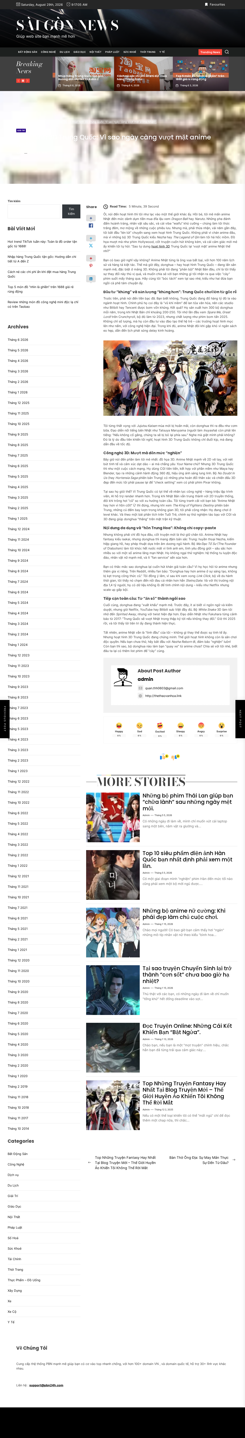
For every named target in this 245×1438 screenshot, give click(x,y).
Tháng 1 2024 (18, 645)
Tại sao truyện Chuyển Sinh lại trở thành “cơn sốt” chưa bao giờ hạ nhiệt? (187, 975)
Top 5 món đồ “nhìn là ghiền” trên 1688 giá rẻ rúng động (138, 77)
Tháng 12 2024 (18, 529)
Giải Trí (21, 130)
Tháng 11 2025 (18, 413)
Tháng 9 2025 (18, 434)
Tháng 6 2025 (18, 466)
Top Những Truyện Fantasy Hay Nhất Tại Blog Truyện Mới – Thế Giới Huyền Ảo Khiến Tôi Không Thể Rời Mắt (184, 1093)
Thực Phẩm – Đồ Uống (24, 1280)
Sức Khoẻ (129, 51)
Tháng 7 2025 (18, 455)
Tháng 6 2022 (18, 813)
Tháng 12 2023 (18, 655)
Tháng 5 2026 (18, 350)
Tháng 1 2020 (18, 1076)
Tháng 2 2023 (18, 760)
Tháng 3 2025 (18, 497)
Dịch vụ (13, 1175)
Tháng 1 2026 (18, 392)
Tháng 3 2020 (18, 1055)
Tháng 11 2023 (18, 666)
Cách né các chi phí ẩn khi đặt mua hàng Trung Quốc (80, 77)
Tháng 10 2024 (18, 550)
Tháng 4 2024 (18, 613)
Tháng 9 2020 (18, 992)
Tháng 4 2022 (18, 834)
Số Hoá (13, 1238)
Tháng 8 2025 (18, 445)
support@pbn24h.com (46, 1385)
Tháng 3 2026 (18, 371)
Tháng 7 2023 (18, 708)
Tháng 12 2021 (18, 876)
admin (19, 153)
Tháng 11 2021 (18, 887)
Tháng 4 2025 (18, 487)
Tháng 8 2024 (18, 571)
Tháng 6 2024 (18, 592)
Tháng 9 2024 (18, 560)
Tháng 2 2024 (18, 634)
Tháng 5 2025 (18, 476)
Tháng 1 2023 (18, 771)
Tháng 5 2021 (18, 929)
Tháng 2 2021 (18, 939)
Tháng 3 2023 (18, 750)
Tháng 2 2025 (18, 508)
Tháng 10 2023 (18, 676)
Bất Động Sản (27, 51)
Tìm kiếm (14, 201)
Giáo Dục (80, 51)
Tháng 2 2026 (18, 382)
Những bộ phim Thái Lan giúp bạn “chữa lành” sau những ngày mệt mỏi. (188, 802)
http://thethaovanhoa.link (163, 696)
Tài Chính (14, 1259)
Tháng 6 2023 (18, 718)
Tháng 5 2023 (18, 729)
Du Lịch (65, 51)
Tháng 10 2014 (18, 1128)
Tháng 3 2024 (18, 624)
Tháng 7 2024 (18, 582)
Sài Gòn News (67, 25)
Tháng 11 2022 (18, 792)
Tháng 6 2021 (18, 918)
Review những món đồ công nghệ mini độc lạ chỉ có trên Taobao (197, 77)
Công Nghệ (48, 51)
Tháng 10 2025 (18, 424)
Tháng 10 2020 (18, 981)
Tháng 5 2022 (18, 823)
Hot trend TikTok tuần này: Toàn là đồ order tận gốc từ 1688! (42, 244)
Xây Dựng (15, 1290)
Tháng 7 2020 (18, 1013)
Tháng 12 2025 (18, 403)
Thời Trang (148, 51)
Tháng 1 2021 (17, 950)
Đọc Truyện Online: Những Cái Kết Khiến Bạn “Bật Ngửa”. (187, 1029)
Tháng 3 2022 (18, 844)
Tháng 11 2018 (18, 1097)
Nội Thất (95, 51)
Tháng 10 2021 (18, 897)
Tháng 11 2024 (18, 539)
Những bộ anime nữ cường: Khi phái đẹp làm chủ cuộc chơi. (184, 914)
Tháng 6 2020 (18, 1023)
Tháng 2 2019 (18, 1086)
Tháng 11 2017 (18, 1118)
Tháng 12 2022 (18, 781)
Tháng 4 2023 (18, 739)
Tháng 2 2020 (18, 1065)
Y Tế (162, 51)
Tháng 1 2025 (18, 518)
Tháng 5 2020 (18, 1034)
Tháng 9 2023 (18, 687)
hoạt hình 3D (160, 246)
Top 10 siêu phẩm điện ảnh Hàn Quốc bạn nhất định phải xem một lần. (187, 860)
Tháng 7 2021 (17, 908)
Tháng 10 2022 (18, 802)
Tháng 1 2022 (18, 866)
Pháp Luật (112, 51)
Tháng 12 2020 (18, 960)
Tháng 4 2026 (18, 361)
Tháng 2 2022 (18, 855)
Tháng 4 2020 (18, 1044)
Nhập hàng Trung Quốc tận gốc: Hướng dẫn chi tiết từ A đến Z (42, 259)
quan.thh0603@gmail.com (164, 688)
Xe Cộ (12, 1311)
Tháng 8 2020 (18, 1002)
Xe (9, 1301)
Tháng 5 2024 (18, 603)
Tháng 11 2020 (18, 971)
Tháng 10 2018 (18, 1107)
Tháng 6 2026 (18, 340)
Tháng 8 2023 (18, 697)
